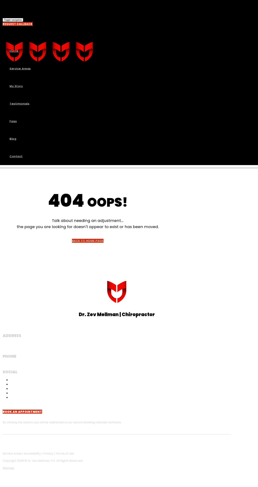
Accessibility (32, 454)
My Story (16, 86)
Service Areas (20, 68)
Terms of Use (65, 454)
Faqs (13, 121)
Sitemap (8, 468)
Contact (16, 156)
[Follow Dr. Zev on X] (12, 397)
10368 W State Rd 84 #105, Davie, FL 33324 (37, 347)
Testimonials (19, 103)
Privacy (48, 454)
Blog (13, 139)
